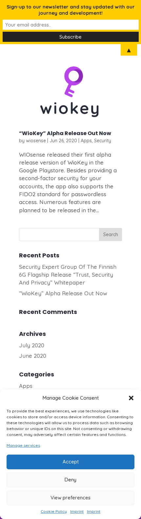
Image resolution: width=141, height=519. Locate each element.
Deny (70, 479)
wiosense (36, 141)
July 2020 (31, 345)
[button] (131, 398)
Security (102, 141)
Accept (71, 461)
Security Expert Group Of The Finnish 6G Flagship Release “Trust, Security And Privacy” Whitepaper (67, 274)
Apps (86, 141)
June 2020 (32, 355)
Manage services (23, 445)
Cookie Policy (54, 511)
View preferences (70, 497)
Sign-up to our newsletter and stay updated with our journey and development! (71, 10)
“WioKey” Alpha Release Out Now (65, 133)
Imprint (77, 511)
